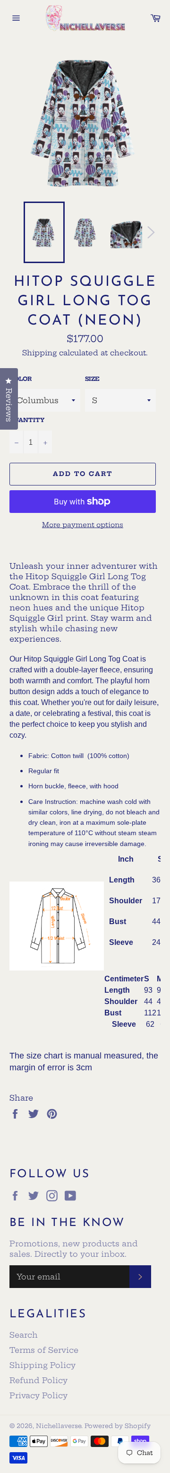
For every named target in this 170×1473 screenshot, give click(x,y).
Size (92, 378)
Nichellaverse (58, 1425)
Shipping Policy (42, 1365)
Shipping (39, 352)
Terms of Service (43, 1350)
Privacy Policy (38, 1395)
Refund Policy (38, 1380)
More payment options (82, 524)
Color (20, 378)
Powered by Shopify (118, 1425)
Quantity (26, 419)
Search (23, 1335)
